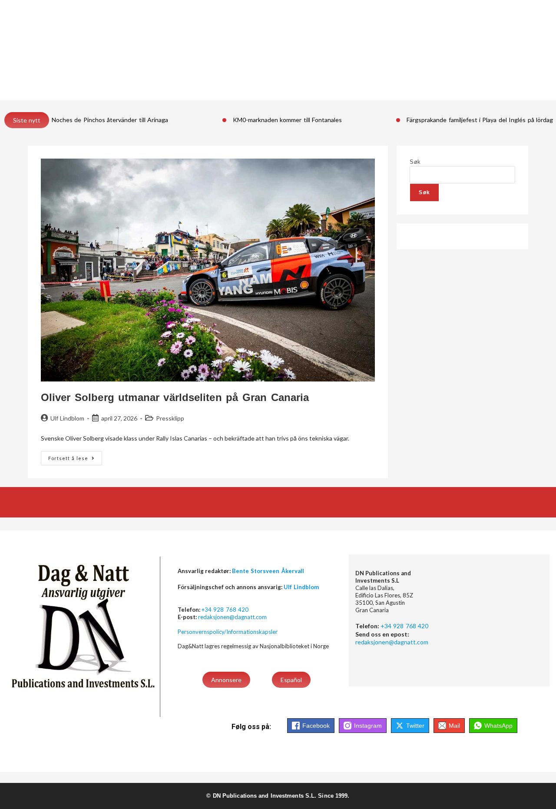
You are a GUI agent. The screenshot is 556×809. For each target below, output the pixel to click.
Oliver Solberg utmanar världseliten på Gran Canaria (175, 397)
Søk (415, 162)
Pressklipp (170, 418)
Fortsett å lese (75, 456)
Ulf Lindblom (67, 418)
